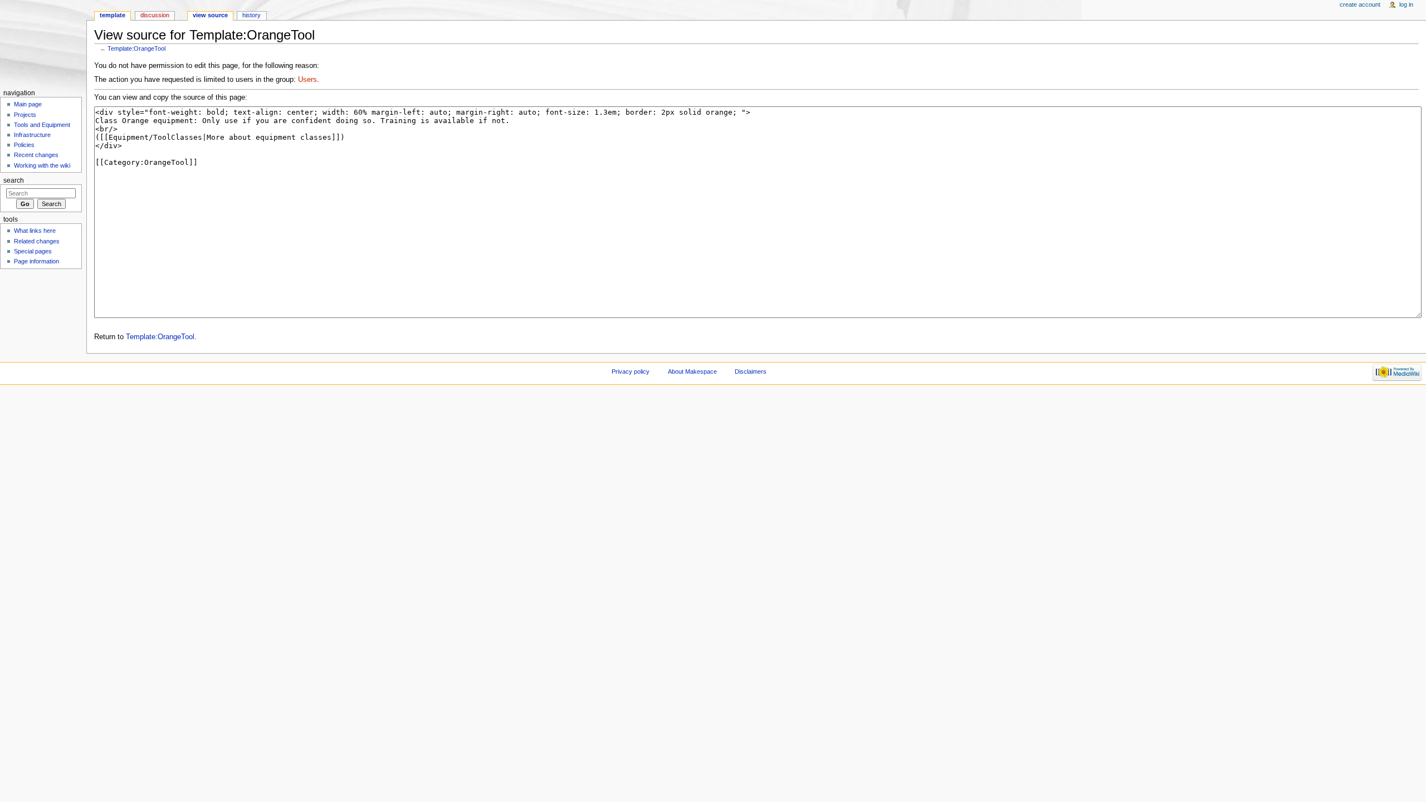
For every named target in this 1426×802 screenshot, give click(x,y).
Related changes (37, 241)
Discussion (154, 15)
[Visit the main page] (43, 43)
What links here (35, 230)
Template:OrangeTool (136, 48)
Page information (36, 261)
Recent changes (36, 154)
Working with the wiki (42, 165)
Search (13, 180)
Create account (1360, 4)
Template (112, 15)
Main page (28, 104)
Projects (25, 114)
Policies (24, 144)
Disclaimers (750, 371)
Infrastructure (32, 134)
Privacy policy (630, 371)
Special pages (33, 251)
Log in (1406, 4)
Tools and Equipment (42, 124)
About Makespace (692, 371)
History (251, 15)
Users (307, 80)
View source (210, 15)
